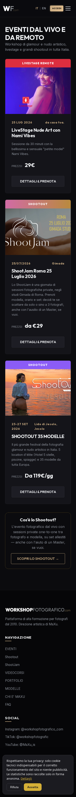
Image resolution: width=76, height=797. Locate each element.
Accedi (56, 8)
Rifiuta (14, 787)
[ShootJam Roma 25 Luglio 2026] (38, 277)
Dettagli (26, 778)
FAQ (8, 705)
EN (44, 8)
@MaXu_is (27, 745)
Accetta (32, 787)
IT (37, 8)
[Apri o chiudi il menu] (68, 8)
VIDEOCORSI (14, 673)
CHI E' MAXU (15, 697)
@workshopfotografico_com (42, 729)
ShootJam (12, 665)
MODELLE (12, 689)
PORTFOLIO (14, 681)
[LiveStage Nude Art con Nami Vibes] (38, 126)
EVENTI (10, 649)
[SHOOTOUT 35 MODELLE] (38, 432)
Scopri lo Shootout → (38, 558)
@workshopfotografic (32, 737)
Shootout (11, 657)
